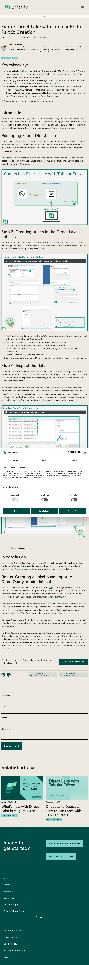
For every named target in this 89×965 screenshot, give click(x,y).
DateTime (25, 613)
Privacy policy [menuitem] (10, 937)
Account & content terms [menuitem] (15, 950)
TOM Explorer (47, 336)
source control (71, 74)
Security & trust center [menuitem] (14, 930)
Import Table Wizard (67, 86)
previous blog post (25, 118)
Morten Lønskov (16, 44)
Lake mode (13, 636)
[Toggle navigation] (82, 7)
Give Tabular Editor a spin (73, 662)
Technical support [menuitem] (12, 904)
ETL (20, 164)
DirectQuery (46, 96)
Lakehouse (57, 80)
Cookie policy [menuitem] (10, 944)
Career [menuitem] (6, 884)
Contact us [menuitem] (8, 898)
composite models (53, 613)
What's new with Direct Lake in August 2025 (20, 809)
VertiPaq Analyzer (34, 397)
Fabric (14, 58)
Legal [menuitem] (6, 957)
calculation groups (19, 569)
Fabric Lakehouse (9, 144)
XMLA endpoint (24, 83)
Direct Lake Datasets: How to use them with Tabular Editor (63, 811)
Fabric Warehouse (57, 597)
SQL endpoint (69, 80)
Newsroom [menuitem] (8, 891)
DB (50, 587)
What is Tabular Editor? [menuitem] (14, 911)
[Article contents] (44, 16)
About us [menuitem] (7, 878)
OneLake (17, 90)
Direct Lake (6, 58)
